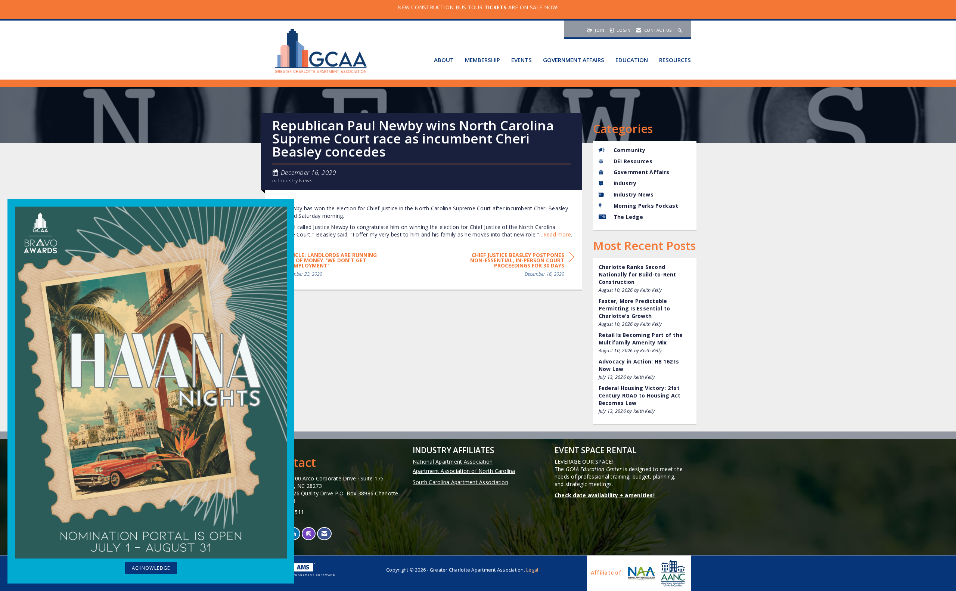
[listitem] (645, 278)
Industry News (295, 180)
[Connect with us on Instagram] (309, 533)
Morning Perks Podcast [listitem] (646, 205)
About (444, 60)
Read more (557, 234)
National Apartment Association (453, 461)
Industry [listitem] (625, 183)
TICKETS (495, 7)
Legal (532, 570)
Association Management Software (300, 574)
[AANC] (672, 573)
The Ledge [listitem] (628, 216)
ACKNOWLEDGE (151, 568)
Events (521, 60)
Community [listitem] (629, 150)
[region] (518, 265)
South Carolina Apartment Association (460, 482)
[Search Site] (681, 30)
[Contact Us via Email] (324, 533)
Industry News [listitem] (634, 194)
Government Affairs (573, 60)
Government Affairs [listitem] (642, 172)
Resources (675, 60)
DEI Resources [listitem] (633, 161)
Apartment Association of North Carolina (464, 470)
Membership (482, 60)
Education (631, 60)
